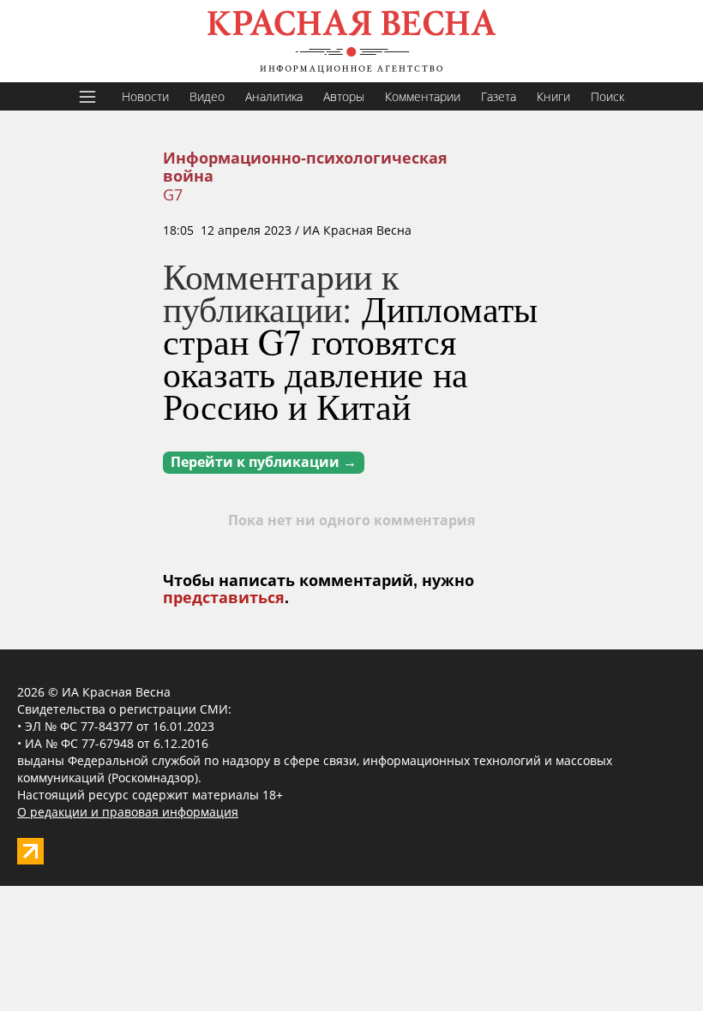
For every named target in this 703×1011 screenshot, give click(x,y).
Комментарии (422, 96)
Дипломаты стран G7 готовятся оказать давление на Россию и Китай (350, 357)
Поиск (607, 96)
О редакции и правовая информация (127, 812)
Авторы (343, 96)
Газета (498, 96)
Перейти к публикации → (264, 462)
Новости (145, 96)
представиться (224, 598)
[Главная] (351, 41)
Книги (553, 96)
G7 (173, 194)
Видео (207, 96)
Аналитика (274, 96)
